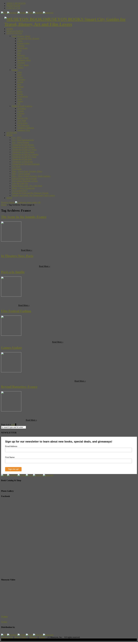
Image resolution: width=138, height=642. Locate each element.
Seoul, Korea (22, 58)
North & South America (22, 106)
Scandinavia (22, 96)
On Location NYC (20, 190)
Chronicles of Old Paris (22, 159)
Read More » (26, 250)
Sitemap (33, 637)
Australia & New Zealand (28, 38)
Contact (42, 637)
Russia (20, 94)
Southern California (25, 128)
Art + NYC (17, 137)
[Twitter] (22, 13)
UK (18, 104)
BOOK (9, 135)
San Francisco (23, 125)
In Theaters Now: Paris (17, 256)
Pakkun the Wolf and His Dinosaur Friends (30, 193)
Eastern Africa (23, 43)
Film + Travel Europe (21, 174)
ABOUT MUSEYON (16, 3)
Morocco (21, 55)
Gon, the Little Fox (20, 183)
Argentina (21, 108)
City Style (16, 166)
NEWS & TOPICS (14, 31)
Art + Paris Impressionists (23, 140)
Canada (20, 111)
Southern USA (23, 130)
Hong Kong (22, 48)
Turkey (20, 101)
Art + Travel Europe (20, 142)
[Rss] (4, 13)
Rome (19, 91)
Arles (19, 72)
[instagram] (48, 13)
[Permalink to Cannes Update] (11, 371)
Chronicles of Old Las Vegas (24, 149)
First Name (10, 457)
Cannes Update (11, 347)
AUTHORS (11, 132)
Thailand (21, 62)
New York (21, 120)
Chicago (20, 113)
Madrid (20, 87)
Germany (21, 79)
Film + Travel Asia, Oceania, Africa (27, 171)
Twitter (4, 616)
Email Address (11, 446)
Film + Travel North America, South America (31, 176)
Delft (19, 75)
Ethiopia (20, 46)
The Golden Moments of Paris (25, 181)
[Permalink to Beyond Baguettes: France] (11, 410)
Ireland (20, 82)
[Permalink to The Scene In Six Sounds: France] (11, 241)
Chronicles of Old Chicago (23, 147)
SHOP (9, 198)
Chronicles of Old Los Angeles (25, 154)
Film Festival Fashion (16, 311)
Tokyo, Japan (23, 65)
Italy (19, 84)
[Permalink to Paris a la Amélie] (11, 296)
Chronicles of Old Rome (22, 161)
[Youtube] (38, 13)
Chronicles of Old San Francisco (26, 164)
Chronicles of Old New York (24, 157)
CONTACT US (13, 8)
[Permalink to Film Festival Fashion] (11, 335)
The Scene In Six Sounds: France (23, 217)
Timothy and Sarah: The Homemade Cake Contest (33, 195)
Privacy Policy (21, 637)
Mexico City (22, 118)
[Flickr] (29, 13)
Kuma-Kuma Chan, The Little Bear (27, 186)
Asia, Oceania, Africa (21, 36)
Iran (19, 53)
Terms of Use (7, 637)
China (19, 41)
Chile (19, 116)
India (19, 50)
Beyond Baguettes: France (19, 386)
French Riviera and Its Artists (24, 178)
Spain (19, 99)
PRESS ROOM (13, 6)
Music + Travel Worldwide (23, 188)
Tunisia (20, 67)
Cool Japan (16, 169)
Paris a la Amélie (13, 272)
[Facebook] (12, 13)
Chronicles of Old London (23, 152)
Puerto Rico (22, 123)
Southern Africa (24, 60)
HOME (9, 29)
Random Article (8, 202)
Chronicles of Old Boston (23, 145)
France (20, 77)
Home (3, 205)
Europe (15, 70)
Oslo (19, 89)
